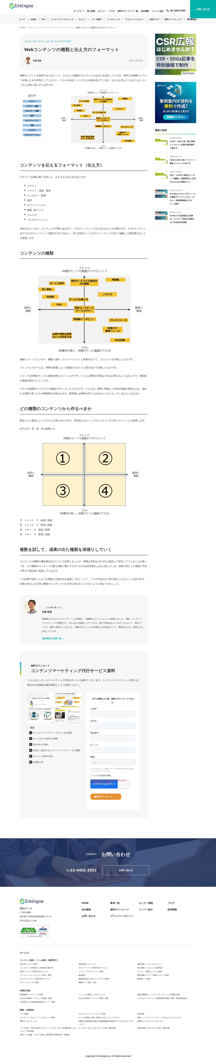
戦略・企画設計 (27, 1010)
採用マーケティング (173, 19)
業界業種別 (192, 19)
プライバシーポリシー (122, 916)
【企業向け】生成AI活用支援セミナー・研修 (37, 1002)
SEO (43, 19)
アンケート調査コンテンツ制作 (149, 971)
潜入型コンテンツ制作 (28, 964)
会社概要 (145, 11)
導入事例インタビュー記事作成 (149, 968)
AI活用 (33, 19)
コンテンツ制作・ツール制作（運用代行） (39, 960)
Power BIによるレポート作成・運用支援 (153, 1028)
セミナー (102, 11)
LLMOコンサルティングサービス (150, 1021)
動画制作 (82, 975)
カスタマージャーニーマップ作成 (92, 1014)
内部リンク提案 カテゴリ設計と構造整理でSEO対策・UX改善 (45, 1035)
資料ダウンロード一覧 (128, 11)
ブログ (112, 11)
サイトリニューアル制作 (29, 982)
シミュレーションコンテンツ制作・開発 (36, 975)
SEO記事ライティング (87, 964)
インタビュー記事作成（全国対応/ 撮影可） (37, 968)
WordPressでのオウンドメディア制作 (94, 979)
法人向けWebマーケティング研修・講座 (36, 998)
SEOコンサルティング (28, 1021)
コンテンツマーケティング (62, 19)
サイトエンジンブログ (60, 41)
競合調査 (140, 1014)
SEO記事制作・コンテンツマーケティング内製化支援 (158, 994)
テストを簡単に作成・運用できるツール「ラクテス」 (100, 1017)
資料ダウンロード (119, 909)
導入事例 (91, 11)
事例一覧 (115, 903)
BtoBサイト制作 (143, 979)
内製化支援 (25, 990)
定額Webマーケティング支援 (31, 994)
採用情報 (172, 909)
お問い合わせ (203, 9)
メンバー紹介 (158, 11)
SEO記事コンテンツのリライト (149, 964)
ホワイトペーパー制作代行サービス (93, 968)
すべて (22, 19)
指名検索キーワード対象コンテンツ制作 (153, 975)
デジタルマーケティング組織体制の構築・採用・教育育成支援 (162, 998)
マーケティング (113, 19)
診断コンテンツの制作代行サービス (34, 971)
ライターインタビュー (134, 19)
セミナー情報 (146, 903)
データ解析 (96, 19)
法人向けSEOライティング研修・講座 (94, 998)
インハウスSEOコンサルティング (92, 994)
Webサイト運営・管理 (87, 982)
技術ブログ (154, 19)
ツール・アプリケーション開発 (91, 971)
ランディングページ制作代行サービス (35, 979)
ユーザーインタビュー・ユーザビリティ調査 (37, 1017)
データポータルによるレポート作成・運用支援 (97, 1028)
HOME (85, 903)
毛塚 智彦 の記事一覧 (51, 638)
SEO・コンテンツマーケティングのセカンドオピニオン (159, 1017)
